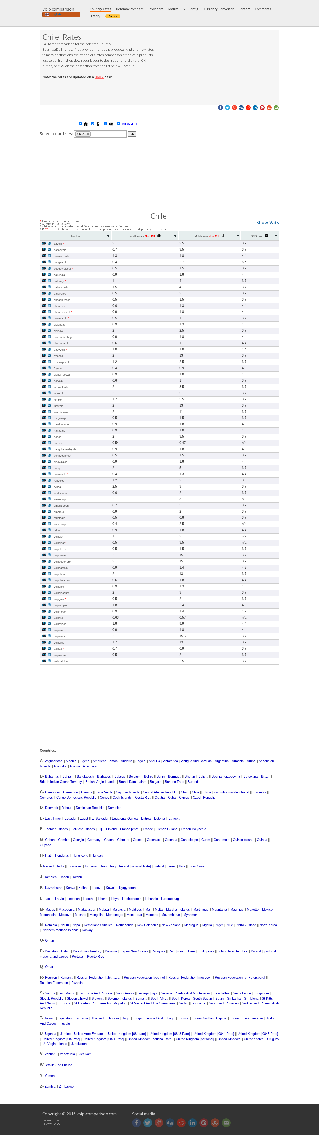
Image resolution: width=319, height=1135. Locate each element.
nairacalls (59, 430)
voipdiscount (61, 592)
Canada (86, 792)
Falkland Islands (83, 829)
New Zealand (171, 925)
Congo (104, 797)
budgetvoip (60, 262)
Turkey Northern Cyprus (209, 1018)
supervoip (60, 524)
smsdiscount (61, 505)
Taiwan (49, 1018)
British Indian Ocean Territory (61, 782)
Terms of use (51, 1120)
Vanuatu (50, 1054)
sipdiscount (61, 493)
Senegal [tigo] (148, 993)
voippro (58, 617)
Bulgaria (155, 782)
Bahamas (52, 776)
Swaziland (216, 1003)
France (148, 829)
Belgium (135, 776)
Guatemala (221, 840)
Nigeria (207, 925)
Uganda (50, 1034)
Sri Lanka (234, 998)
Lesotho (88, 899)
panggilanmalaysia (65, 449)
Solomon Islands (120, 998)
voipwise (59, 642)
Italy (182, 866)
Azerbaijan (90, 766)
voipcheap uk (62, 580)
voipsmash (60, 630)
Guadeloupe (189, 840)
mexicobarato (62, 424)
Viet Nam (85, 1054)
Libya (115, 899)
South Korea (181, 998)
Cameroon (70, 792)
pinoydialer (60, 461)
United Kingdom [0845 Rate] (258, 1034)
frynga (58, 368)
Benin (161, 776)
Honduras (62, 855)
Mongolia (96, 915)
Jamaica (50, 877)
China (207, 792)
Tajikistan (65, 1018)
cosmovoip (61, 318)
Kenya (70, 888)
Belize (148, 776)
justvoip (58, 405)
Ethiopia (174, 818)
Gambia (63, 840)
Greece (138, 840)
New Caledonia (147, 925)
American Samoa (105, 761)
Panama (111, 951)
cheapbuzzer (62, 299)
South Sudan (202, 998)
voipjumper (60, 605)
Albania (71, 761)
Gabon (50, 840)
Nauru (64, 925)
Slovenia (98, 998)
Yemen (50, 1076)
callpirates (60, 293)
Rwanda (77, 983)
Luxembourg (170, 899)
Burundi (193, 782)
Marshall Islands (178, 909)
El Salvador (100, 818)
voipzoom (60, 655)
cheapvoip (60, 306)
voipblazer (60, 549)
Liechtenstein (131, 899)
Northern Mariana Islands (60, 930)
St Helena (251, 998)
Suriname (198, 1003)
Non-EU (124, 124)
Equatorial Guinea (125, 818)
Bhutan (190, 776)
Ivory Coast (197, 866)
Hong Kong (80, 855)
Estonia (159, 818)
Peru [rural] (177, 951)
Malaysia (118, 909)
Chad (184, 792)
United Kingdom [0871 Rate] (103, 1039)
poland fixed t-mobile (232, 951)
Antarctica (170, 761)
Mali (148, 909)
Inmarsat (91, 866)
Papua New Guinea (134, 951)
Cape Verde (104, 792)
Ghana (109, 840)
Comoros (46, 797)
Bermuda (174, 776)
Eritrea (146, 818)
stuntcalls (59, 517)
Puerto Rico (95, 956)
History (95, 16)
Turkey (235, 1018)
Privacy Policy (51, 1124)
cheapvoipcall (63, 312)
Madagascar (86, 909)
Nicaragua (191, 925)
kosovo (97, 888)
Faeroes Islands (56, 829)
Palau (65, 951)
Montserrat (134, 915)
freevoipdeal (61, 362)
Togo (125, 1018)
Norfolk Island (246, 925)
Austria (75, 766)
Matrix (173, 9)
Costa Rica (143, 797)
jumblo (58, 399)
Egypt (84, 818)
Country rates (100, 9)
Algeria (84, 761)
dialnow (58, 330)
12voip (59, 243)
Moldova (65, 915)
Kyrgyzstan (127, 888)
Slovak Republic (51, 998)
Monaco (80, 915)
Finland (111, 829)
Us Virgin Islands (54, 1044)
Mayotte (253, 909)
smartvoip (60, 499)
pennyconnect (62, 455)
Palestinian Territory (87, 951)
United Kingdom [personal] (195, 1039)
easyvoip (60, 349)
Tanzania (81, 1018)
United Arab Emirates (89, 1034)
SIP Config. (191, 9)
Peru (191, 951)
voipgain (60, 599)
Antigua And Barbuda (196, 761)
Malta (159, 909)
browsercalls (61, 256)
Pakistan (51, 951)
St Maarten (82, 1003)
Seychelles (221, 993)
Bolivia (203, 776)
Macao (50, 909)
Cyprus (184, 797)
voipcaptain (61, 567)
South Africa (159, 998)
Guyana (45, 845)
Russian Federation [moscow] (189, 977)
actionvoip (60, 249)
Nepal (76, 925)
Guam (205, 840)
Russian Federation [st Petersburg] (240, 977)
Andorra (126, 761)
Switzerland (250, 1003)
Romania (66, 977)
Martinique (200, 909)
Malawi (104, 909)
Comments (263, 9)
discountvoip (61, 343)
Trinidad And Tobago (159, 1018)
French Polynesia (193, 829)
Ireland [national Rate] (135, 866)
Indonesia (74, 866)
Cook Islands (122, 797)
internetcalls (61, 387)
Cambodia (52, 792)
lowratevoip (61, 412)
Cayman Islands (127, 792)
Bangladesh (85, 776)
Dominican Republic (90, 808)
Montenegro (114, 915)
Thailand (97, 1018)
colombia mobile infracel (231, 792)
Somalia (141, 998)
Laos (48, 899)
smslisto (59, 511)
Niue (229, 925)
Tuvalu (65, 1023)
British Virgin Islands (100, 782)
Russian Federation (54, 983)
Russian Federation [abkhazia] (98, 977)
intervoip (59, 393)
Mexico (267, 909)
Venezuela (67, 1054)
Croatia (160, 797)
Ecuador (70, 818)
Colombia (259, 792)
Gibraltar (123, 840)
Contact (244, 9)
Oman (49, 940)
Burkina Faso (174, 782)
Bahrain (67, 776)
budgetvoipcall (63, 268)
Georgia (78, 840)
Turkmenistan (253, 1018)
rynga (57, 486)
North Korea (268, 925)
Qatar (49, 967)
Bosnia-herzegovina (226, 776)
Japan (64, 877)
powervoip (61, 474)
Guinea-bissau (243, 840)
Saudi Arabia (125, 993)
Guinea (262, 840)
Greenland (154, 840)
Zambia (50, 1086)
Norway (87, 930)
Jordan (77, 877)
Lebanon (73, 899)
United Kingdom (229, 1039)
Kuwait (111, 888)
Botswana (250, 776)
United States (254, 1039)
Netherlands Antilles (98, 925)
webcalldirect (62, 661)
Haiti (48, 855)
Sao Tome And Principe (95, 993)
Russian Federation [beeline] (144, 977)
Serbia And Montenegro (193, 993)
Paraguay (158, 951)
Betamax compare (130, 9)
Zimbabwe (66, 1086)
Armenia (238, 761)
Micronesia (48, 915)
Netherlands (124, 925)
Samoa (50, 993)
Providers (156, 9)
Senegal (167, 993)
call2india (59, 274)
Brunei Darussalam (132, 782)
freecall (58, 355)
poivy (57, 468)
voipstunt (59, 636)
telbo (57, 530)
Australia (60, 766)
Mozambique (170, 915)
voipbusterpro (62, 561)
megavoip (60, 418)
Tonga (137, 1018)
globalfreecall (62, 374)
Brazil (265, 776)
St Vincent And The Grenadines (152, 1003)
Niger (219, 925)
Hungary (98, 855)
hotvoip (58, 380)
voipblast (60, 542)
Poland (256, 951)
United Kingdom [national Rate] (150, 1039)
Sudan (183, 1003)
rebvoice (59, 480)
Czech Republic (204, 797)
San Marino (67, 993)
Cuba (172, 797)
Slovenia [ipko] (77, 998)
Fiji (100, 829)
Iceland (48, 866)
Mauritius (236, 909)
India (60, 866)
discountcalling (63, 337)
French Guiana (166, 829)
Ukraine (65, 1034)
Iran (104, 866)
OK (132, 134)
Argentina (222, 761)
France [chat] (129, 829)
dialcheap (59, 324)
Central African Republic (160, 792)
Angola (140, 761)
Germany (94, 840)
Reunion (51, 977)
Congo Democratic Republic (76, 797)
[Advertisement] (219, 67)
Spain (219, 998)
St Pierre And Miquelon (109, 1003)
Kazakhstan (53, 888)
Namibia (51, 925)
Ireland (159, 866)
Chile (195, 792)
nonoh (57, 436)
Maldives (135, 909)
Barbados (104, 776)
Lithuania (151, 899)
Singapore (261, 993)
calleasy (60, 281)
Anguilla (154, 761)
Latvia (59, 899)
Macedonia (66, 909)
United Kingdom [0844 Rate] (213, 1034)
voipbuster (60, 555)
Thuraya (113, 1018)
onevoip (58, 443)
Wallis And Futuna (59, 1065)
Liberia (102, 899)
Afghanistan (53, 761)
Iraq (113, 866)
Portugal (78, 956)
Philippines (206, 951)
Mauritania (219, 909)
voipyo (59, 648)
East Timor (53, 818)
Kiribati (83, 888)
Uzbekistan (79, 1044)
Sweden (233, 1003)
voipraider (60, 623)
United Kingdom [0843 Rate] (169, 1034)
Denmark (51, 808)
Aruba (251, 761)
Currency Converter (219, 9)
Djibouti (67, 808)
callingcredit (61, 287)
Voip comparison (58, 9)
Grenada (171, 840)
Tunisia (183, 1018)
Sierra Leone (242, 993)
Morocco (152, 915)
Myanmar (190, 915)
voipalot (58, 536)
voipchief (59, 586)
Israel (171, 866)
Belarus (119, 776)
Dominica (114, 808)
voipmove (60, 611)
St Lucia (64, 1003)
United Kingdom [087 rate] (61, 1039)
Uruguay (273, 1039)
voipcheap (60, 574)
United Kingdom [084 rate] (127, 1034)
